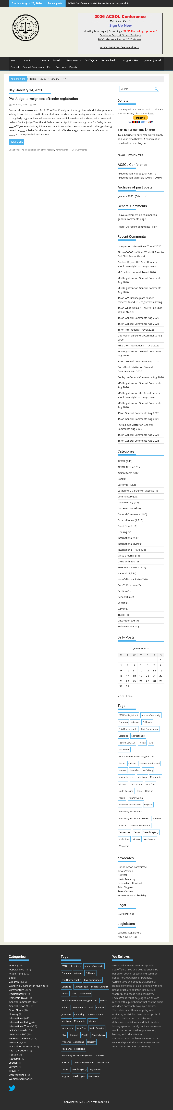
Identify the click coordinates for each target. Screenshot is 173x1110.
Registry (148, 804)
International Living (129, 543)
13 (147, 670)
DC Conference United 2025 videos (119, 39)
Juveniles (134, 770)
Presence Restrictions (130, 804)
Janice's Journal (152, 60)
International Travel (129, 549)
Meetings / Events (128, 567)
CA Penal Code (126, 913)
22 (160, 675)
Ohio (139, 790)
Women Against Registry (132, 895)
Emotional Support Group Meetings (120, 35)
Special (122, 602)
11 (134, 670)
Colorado (123, 735)
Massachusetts (126, 777)
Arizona (135, 722)
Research (123, 597)
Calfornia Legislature (129, 932)
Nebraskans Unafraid (130, 883)
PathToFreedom (127, 585)
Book (120, 478)
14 (154, 670)
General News (126, 520)
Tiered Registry (151, 832)
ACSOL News (125, 467)
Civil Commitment (149, 728)
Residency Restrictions (130, 811)
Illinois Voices (125, 871)
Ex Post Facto (138, 735)
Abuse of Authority (150, 715)
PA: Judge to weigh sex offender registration (43, 99)
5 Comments (81, 149)
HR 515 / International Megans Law (136, 756)
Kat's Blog (148, 770)
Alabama (123, 722)
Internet (123, 770)
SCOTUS (157, 818)
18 (134, 675)
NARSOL (122, 875)
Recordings (115, 31)
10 (127, 670)
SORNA (122, 825)
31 (127, 686)
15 (160, 670)
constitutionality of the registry (39, 149)
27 (147, 681)
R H (34, 104)
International (125, 537)
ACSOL (121, 461)
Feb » (129, 696)
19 (140, 675)
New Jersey (136, 784)
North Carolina (126, 790)
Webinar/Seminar (128, 626)
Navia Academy (126, 879)
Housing (122, 532)
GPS (151, 742)
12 (140, 670)
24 (127, 681)
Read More (16, 142)
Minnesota (155, 777)
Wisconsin (124, 845)
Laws (43, 60)
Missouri (123, 784)
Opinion (149, 790)
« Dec (121, 696)
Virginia (137, 839)
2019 (158, 177)
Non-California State (129, 579)
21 (154, 675)
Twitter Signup (134, 154)
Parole (122, 797)
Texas (137, 832)
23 (120, 681)
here (151, 113)
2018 (149, 177)
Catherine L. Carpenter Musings (136, 490)
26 (140, 681)
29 (160, 681)
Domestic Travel (127, 508)
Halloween (124, 749)
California (123, 484)
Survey (122, 608)
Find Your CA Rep (128, 936)
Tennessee (124, 832)
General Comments (33, 67)
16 (120, 675)
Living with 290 (129, 60)
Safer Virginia (125, 887)
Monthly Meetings (94, 31)
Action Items (125, 473)
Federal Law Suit (127, 742)
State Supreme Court (140, 825)
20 (147, 675)
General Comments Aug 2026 (142, 317)
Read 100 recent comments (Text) (138, 226)
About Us (28, 60)
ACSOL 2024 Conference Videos (119, 47)
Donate (73, 67)
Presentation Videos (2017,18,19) (137, 173)
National (15, 149)
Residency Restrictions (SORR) (134, 818)
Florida (142, 742)
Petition (122, 591)
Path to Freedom (56, 67)
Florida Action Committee (132, 867)
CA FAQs (89, 60)
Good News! (125, 526)
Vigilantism (124, 839)
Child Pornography (128, 728)
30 (120, 686)
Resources (72, 60)
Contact (14, 67)
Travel (56, 60)
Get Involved (108, 60)
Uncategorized (126, 620)
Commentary (125, 496)
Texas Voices (125, 891)
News (13, 60)
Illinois (122, 763)
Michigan (142, 777)
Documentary (125, 502)
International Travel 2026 (146, 246)
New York (150, 784)
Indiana (132, 763)
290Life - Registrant (128, 715)
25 (134, 681)
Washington (150, 839)
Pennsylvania (62, 149)
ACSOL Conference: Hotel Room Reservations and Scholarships (104, 3)
